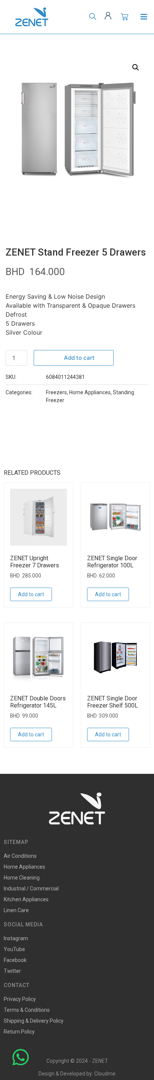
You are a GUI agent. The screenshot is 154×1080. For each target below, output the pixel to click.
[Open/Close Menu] (143, 17)
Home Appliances (90, 392)
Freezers (56, 392)
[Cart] (124, 17)
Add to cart (79, 357)
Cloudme (105, 1074)
